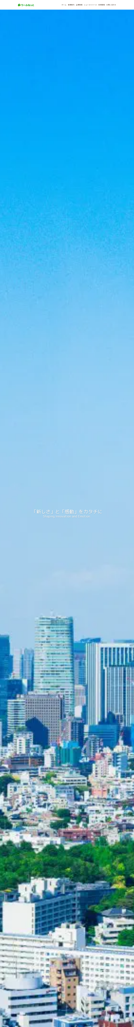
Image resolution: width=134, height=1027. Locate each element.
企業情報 (79, 5)
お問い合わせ (111, 5)
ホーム (64, 5)
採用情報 (101, 5)
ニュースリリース (90, 5)
